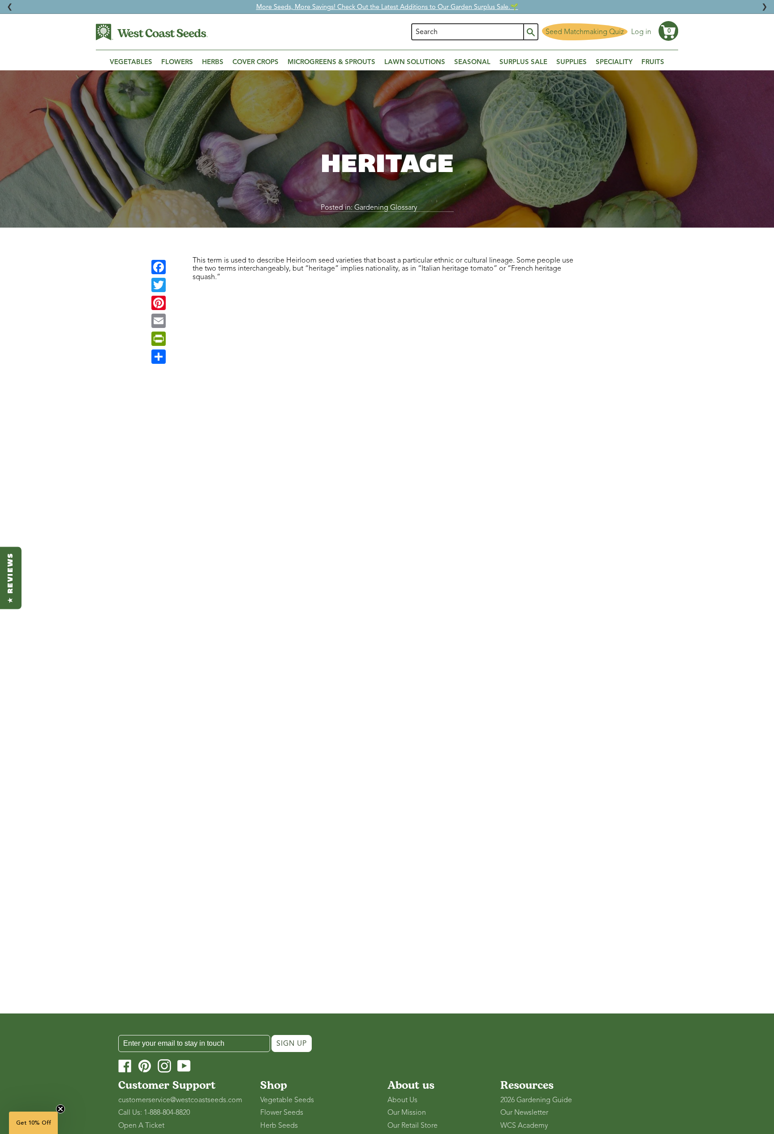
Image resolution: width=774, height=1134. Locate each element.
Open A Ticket (141, 1125)
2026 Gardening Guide (536, 1099)
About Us (402, 1099)
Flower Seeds (281, 1112)
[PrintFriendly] (159, 339)
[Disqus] (387, 407)
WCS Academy (524, 1125)
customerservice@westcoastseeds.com (180, 1099)
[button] (668, 31)
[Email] (159, 321)
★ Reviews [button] (10, 577)
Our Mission (406, 1112)
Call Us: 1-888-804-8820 (154, 1112)
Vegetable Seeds (287, 1099)
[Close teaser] (60, 1108)
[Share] (159, 357)
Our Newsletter (524, 1112)
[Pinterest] (159, 303)
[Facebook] (159, 267)
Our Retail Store (412, 1125)
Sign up (291, 1043)
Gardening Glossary (385, 207)
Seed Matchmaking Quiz (585, 32)
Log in (641, 32)
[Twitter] (159, 285)
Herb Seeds (279, 1125)
